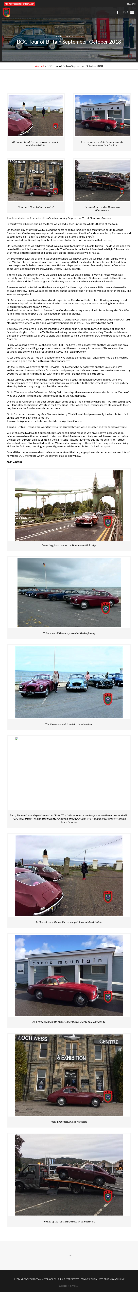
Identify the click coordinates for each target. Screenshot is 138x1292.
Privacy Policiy (89, 1279)
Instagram (74, 1286)
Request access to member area (19, 4)
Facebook (63, 1286)
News (69, 1256)
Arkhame (119, 1279)
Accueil (39, 66)
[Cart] (124, 12)
